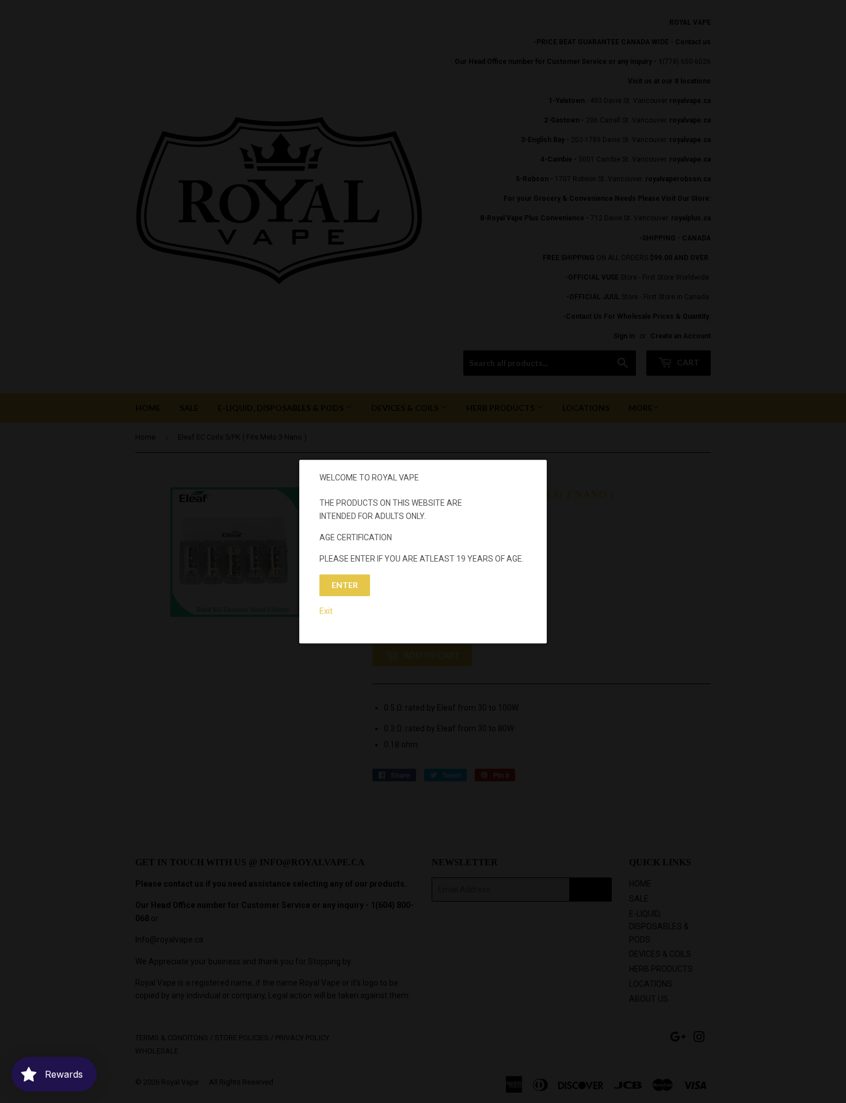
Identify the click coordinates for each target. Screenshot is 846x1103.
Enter (344, 585)
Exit (326, 611)
